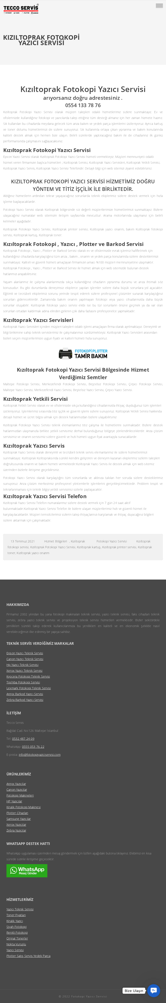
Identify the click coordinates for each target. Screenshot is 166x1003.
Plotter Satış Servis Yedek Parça (28, 956)
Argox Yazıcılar (16, 784)
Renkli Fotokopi (17, 932)
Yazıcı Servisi (15, 950)
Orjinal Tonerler (17, 938)
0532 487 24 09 (23, 739)
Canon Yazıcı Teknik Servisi (24, 659)
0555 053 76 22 (33, 747)
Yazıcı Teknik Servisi (20, 909)
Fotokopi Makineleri (20, 795)
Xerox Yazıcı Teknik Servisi (24, 671)
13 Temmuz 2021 (23, 541)
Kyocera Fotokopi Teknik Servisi (28, 676)
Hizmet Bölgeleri (55, 541)
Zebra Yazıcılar (16, 830)
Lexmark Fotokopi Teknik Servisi (28, 688)
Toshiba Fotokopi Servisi (23, 682)
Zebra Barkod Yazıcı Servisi (24, 700)
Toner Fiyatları (16, 915)
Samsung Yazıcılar (18, 819)
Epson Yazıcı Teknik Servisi (24, 653)
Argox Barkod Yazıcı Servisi (24, 694)
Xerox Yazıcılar (16, 824)
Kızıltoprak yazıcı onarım (33, 553)
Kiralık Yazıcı (14, 921)
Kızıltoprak (78, 541)
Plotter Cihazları (17, 813)
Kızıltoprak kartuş (89, 547)
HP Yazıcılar (14, 801)
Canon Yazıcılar (16, 790)
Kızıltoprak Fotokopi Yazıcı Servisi (52, 547)
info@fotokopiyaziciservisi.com (40, 755)
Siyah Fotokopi (16, 927)
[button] (153, 990)
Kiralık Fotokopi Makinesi (23, 807)
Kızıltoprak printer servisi (119, 547)
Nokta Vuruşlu (16, 944)
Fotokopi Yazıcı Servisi (112, 541)
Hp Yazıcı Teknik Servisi (22, 665)
